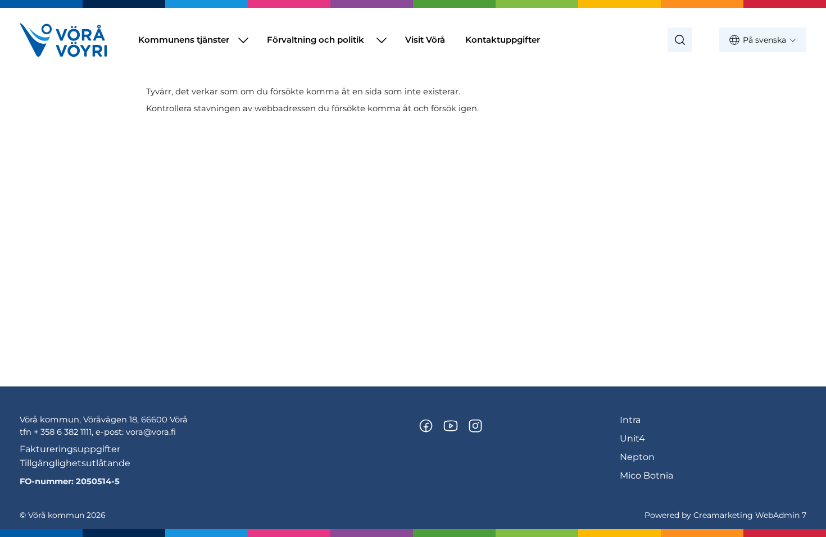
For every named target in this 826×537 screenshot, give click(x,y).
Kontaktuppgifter (502, 39)
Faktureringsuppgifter (70, 449)
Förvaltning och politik (315, 39)
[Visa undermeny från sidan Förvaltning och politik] (381, 40)
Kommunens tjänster (183, 39)
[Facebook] (426, 425)
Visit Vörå (425, 39)
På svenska (764, 40)
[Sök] (680, 40)
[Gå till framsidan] (63, 40)
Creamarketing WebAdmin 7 (749, 515)
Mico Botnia (646, 475)
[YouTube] (450, 425)
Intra (630, 420)
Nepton (637, 457)
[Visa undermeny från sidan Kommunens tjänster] (243, 40)
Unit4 (632, 438)
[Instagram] (475, 425)
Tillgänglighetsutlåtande (75, 463)
